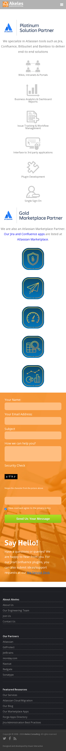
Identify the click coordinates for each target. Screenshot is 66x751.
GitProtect (8, 647)
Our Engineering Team (16, 610)
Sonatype (8, 674)
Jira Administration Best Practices (22, 722)
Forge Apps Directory (15, 717)
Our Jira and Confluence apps (24, 234)
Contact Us (9, 621)
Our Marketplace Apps (16, 711)
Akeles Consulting (32, 734)
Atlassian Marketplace (32, 239)
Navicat (7, 663)
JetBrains (8, 652)
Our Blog (8, 706)
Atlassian (8, 641)
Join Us (7, 616)
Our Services (10, 695)
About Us (8, 605)
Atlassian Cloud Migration (18, 700)
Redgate (7, 669)
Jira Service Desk (38, 572)
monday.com (10, 658)
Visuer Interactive (35, 746)
